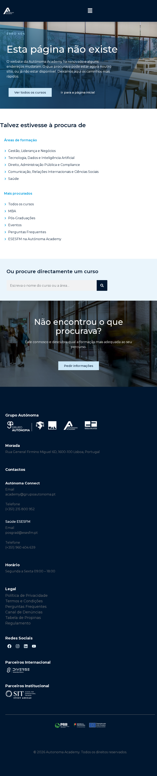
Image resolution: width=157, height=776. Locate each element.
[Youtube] (34, 646)
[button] (90, 10)
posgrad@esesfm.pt (21, 533)
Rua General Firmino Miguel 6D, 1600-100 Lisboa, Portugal (52, 452)
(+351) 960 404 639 (20, 547)
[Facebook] (9, 646)
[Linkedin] (26, 646)
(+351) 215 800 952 (20, 509)
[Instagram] (17, 646)
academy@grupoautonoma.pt (30, 494)
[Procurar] (102, 285)
